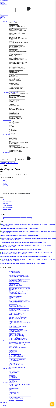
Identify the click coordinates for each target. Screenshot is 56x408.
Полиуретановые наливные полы (16, 118)
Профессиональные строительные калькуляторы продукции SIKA (17, 217)
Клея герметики (12, 97)
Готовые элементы (13, 138)
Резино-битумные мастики (14, 66)
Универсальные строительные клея (16, 109)
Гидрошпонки (11, 41)
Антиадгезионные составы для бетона (17, 26)
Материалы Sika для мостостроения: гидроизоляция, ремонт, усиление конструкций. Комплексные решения (22, 263)
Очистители (11, 104)
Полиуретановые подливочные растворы (18, 51)
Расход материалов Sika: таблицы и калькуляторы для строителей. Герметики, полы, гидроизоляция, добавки (23, 242)
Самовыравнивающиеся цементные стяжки (18, 142)
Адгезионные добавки (13, 22)
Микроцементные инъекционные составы (18, 53)
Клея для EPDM (12, 124)
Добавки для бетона (13, 43)
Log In (4, 405)
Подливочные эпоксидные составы (16, 58)
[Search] (29, 9)
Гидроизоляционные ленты (14, 37)
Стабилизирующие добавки (15, 80)
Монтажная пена (12, 102)
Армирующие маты (13, 139)
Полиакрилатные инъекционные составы (18, 59)
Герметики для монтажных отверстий (17, 33)
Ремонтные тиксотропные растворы (17, 68)
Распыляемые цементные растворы (16, 63)
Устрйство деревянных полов (15, 151)
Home (4, 180)
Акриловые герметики (13, 24)
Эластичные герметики (14, 35)
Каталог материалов (7, 205)
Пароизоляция (12, 127)
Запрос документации (8, 207)
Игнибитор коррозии (13, 49)
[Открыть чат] (52, 404)
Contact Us (5, 185)
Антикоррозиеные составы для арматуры (18, 28)
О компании (5, 203)
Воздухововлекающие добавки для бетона (18, 30)
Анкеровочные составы (14, 25)
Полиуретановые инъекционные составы (18, 62)
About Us (5, 181)
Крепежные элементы (13, 130)
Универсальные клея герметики (16, 110)
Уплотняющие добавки (14, 84)
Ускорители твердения (14, 83)
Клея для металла (13, 101)
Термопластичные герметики (15, 108)
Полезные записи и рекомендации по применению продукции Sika (18, 218)
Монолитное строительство (10, 21)
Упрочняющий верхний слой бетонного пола (18, 147)
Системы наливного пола (14, 72)
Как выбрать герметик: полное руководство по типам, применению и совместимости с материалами (21, 249)
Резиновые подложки (13, 143)
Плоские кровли (7, 120)
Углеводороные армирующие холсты (17, 81)
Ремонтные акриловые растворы (16, 67)
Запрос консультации (7, 201)
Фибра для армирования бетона (16, 87)
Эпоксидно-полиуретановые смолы (16, 89)
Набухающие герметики (14, 50)
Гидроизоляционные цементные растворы (18, 38)
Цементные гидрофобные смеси (16, 85)
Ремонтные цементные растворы (16, 70)
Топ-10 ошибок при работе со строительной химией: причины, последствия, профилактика (19, 228)
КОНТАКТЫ (6, 152)
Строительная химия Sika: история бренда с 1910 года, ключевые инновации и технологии (19, 235)
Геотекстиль (11, 121)
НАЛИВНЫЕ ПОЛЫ (8, 134)
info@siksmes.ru (25, 193)
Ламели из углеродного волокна (16, 117)
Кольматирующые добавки (14, 47)
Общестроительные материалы (10, 92)
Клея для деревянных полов (15, 150)
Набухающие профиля (13, 60)
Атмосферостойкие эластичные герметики (18, 93)
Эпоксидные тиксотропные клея (16, 64)
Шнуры (10, 125)
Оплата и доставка (7, 209)
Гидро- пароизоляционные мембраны (17, 96)
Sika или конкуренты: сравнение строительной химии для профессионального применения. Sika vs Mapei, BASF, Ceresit (25, 256)
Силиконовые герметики (14, 71)
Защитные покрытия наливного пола (17, 46)
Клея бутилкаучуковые (14, 122)
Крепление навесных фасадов (15, 54)
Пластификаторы (12, 55)
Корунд (10, 141)
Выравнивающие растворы (14, 32)
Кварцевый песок (12, 137)
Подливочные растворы (14, 105)
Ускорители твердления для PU (15, 88)
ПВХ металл (11, 131)
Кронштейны (11, 126)
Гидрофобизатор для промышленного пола (18, 39)
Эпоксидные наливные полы (15, 149)
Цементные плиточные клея (15, 116)
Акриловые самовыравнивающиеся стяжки (18, 135)
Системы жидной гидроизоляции (16, 106)
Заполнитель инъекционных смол (16, 45)
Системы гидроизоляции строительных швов (18, 74)
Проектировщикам (7, 199)
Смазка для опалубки (13, 76)
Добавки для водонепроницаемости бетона (18, 42)
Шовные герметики (13, 34)
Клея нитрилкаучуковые (14, 100)
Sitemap (5, 184)
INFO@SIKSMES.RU (5, 13)
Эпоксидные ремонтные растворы (16, 78)
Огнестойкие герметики (14, 56)
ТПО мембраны (12, 75)
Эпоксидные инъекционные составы (17, 91)
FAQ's (4, 183)
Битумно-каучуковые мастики (15, 29)
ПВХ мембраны (12, 129)
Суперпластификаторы (14, 79)
